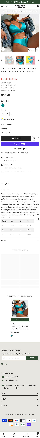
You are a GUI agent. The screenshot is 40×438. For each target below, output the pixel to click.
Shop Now (30, 2)
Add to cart (16, 138)
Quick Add (20, 319)
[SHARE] (37, 138)
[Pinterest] (2, 364)
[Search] (7, 6)
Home (2, 11)
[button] (33, 50)
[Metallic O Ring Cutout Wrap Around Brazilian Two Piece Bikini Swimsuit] (20, 308)
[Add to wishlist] (34, 138)
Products (8, 11)
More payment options (20, 149)
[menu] (2, 6)
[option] (20, 33)
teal (12, 336)
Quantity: (4, 128)
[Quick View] (12, 305)
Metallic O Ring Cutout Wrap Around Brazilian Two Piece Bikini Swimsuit (20, 327)
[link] (10, 283)
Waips (9, 83)
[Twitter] (6, 364)
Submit (32, 358)
